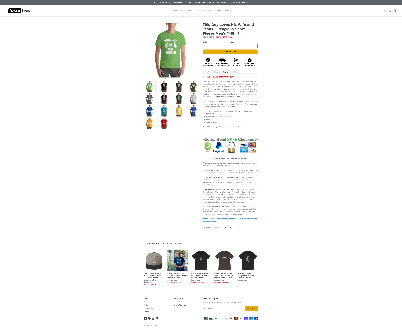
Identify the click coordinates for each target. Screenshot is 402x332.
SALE (220, 11)
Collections (199, 11)
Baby (190, 11)
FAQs (146, 305)
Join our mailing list (209, 298)
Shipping (147, 302)
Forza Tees (153, 325)
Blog (227, 11)
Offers (146, 311)
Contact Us (148, 308)
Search (147, 299)
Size (232, 42)
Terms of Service (179, 305)
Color (205, 42)
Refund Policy (178, 302)
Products (212, 11)
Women (182, 11)
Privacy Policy (178, 299)
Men (175, 11)
